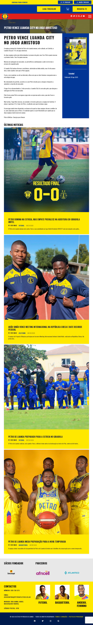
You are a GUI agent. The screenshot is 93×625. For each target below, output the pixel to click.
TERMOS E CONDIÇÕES (61, 617)
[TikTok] (81, 16)
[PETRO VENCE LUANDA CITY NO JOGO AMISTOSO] (76, 51)
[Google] (79, 16)
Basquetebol (23, 545)
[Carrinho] (67, 9)
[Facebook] (71, 16)
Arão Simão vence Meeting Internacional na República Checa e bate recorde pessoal (45, 328)
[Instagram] (76, 16)
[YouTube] (84, 16)
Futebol (21, 226)
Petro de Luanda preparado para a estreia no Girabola (35, 436)
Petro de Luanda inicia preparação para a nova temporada (37, 541)
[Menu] (90, 16)
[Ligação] (5, 16)
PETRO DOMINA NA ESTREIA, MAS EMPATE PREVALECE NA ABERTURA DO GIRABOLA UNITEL (44, 221)
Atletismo (22, 333)
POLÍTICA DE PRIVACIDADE (76, 617)
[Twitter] (74, 16)
